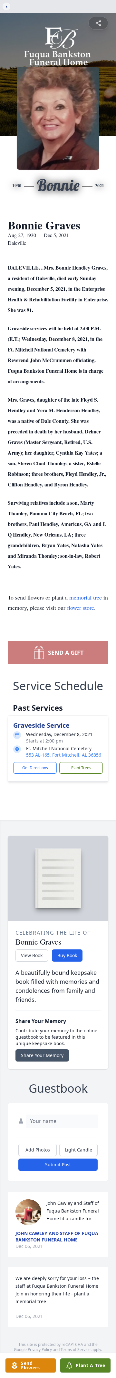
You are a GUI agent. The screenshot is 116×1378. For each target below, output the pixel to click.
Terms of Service (76, 1349)
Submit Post (58, 1164)
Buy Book (67, 955)
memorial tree (85, 597)
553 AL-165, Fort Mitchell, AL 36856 (63, 755)
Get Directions (35, 767)
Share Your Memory (42, 1055)
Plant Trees (81, 767)
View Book (32, 955)
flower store (80, 607)
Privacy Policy (40, 1349)
